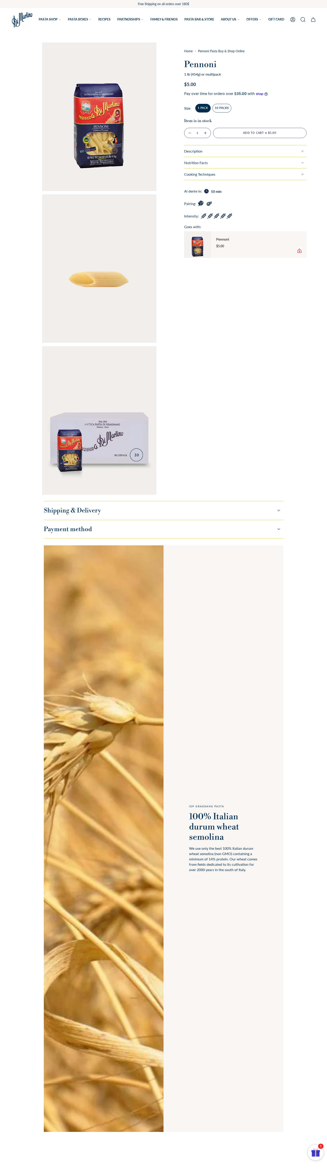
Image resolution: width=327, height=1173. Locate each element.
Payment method (68, 529)
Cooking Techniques (199, 174)
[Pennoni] (197, 244)
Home (188, 51)
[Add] (299, 250)
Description (193, 151)
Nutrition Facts (196, 163)
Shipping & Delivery (72, 510)
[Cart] (313, 19)
